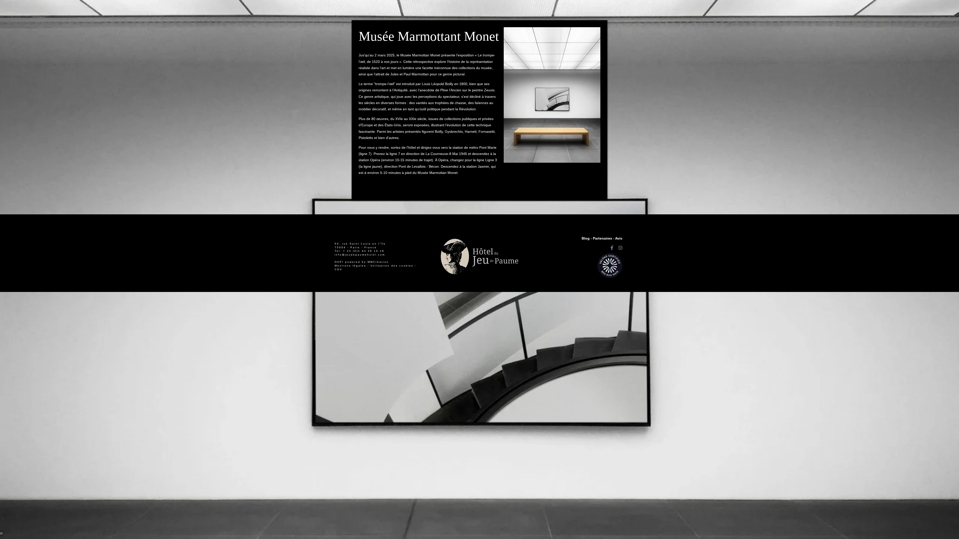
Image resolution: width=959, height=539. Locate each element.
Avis (618, 238)
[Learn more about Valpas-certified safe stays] (609, 265)
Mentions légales (350, 265)
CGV (338, 269)
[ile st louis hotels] (611, 248)
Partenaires (602, 238)
